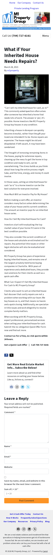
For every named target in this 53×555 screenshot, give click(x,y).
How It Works (12, 518)
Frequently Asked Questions (34, 518)
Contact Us (38, 2)
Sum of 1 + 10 (11, 489)
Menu (45, 36)
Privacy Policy (36, 521)
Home (12, 2)
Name (7, 446)
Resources (23, 521)
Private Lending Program (26, 8)
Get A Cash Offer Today (20, 514)
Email (7, 456)
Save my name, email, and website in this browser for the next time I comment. (24, 482)
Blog (47, 521)
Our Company (24, 2)
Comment (9, 412)
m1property (13, 70)
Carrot (45, 551)
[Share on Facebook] (6, 355)
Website (8, 467)
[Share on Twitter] (11, 355)
